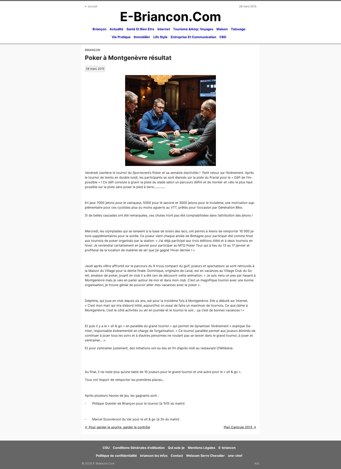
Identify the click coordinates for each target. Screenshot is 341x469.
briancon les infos (154, 456)
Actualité (116, 29)
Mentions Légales (201, 448)
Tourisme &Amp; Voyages (193, 29)
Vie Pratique (121, 37)
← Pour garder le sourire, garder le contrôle (117, 427)
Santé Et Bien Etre (140, 29)
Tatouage (238, 29)
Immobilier (142, 37)
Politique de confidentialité (116, 456)
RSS (257, 463)
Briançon (99, 29)
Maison (222, 29)
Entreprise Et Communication (193, 37)
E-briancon (227, 448)
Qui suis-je (176, 448)
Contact (177, 456)
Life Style (160, 37)
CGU (106, 448)
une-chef (235, 456)
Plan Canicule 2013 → (240, 427)
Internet (163, 29)
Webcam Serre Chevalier (205, 456)
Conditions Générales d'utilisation (139, 448)
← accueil (91, 6)
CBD (222, 37)
